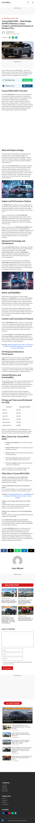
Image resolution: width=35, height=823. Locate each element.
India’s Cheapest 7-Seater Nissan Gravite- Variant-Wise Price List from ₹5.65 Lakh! (9, 601)
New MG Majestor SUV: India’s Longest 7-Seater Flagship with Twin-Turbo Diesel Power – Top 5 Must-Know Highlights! (9, 620)
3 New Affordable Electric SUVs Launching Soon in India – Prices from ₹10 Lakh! (21, 727)
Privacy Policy (5, 804)
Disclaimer (4, 802)
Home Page (4, 791)
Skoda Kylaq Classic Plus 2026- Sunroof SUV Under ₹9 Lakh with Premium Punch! (25, 619)
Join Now (28, 80)
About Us (4, 798)
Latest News (5, 789)
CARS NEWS (6, 18)
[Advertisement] (17, 130)
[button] (28, 2)
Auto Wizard (11, 32)
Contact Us (4, 800)
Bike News (4, 787)
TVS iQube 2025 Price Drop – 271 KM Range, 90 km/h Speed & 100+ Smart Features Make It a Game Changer (18, 496)
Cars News (4, 785)
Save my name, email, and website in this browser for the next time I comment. (17, 662)
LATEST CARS (14, 18)
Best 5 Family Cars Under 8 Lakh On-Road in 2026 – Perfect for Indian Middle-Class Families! (25, 602)
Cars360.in (6, 2)
